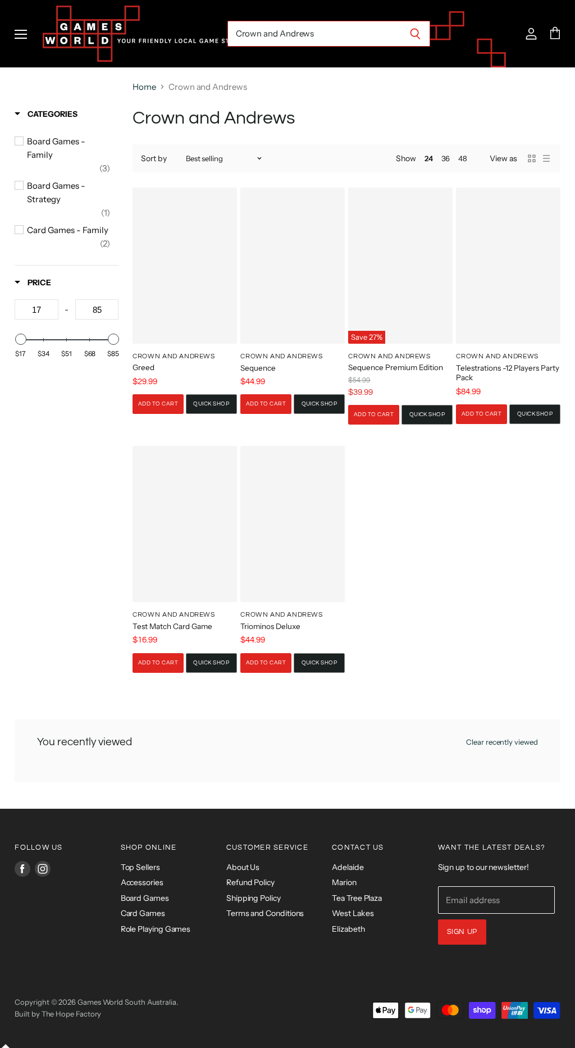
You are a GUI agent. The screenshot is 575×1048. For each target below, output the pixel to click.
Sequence (258, 367)
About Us (242, 867)
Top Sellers (140, 867)
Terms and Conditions (265, 913)
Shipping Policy (253, 898)
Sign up (462, 932)
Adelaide (347, 867)
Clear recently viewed (502, 742)
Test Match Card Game (172, 626)
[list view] (546, 158)
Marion (344, 882)
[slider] (20, 339)
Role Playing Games (156, 929)
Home (144, 87)
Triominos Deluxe (270, 626)
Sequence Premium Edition (395, 367)
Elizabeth (348, 929)
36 (445, 158)
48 (462, 158)
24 (429, 158)
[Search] (415, 34)
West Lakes (352, 913)
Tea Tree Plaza (357, 898)
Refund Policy (250, 882)
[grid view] (531, 158)
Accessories (142, 882)
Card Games (143, 913)
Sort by (154, 158)
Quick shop (211, 404)
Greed (143, 367)
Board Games (145, 898)
